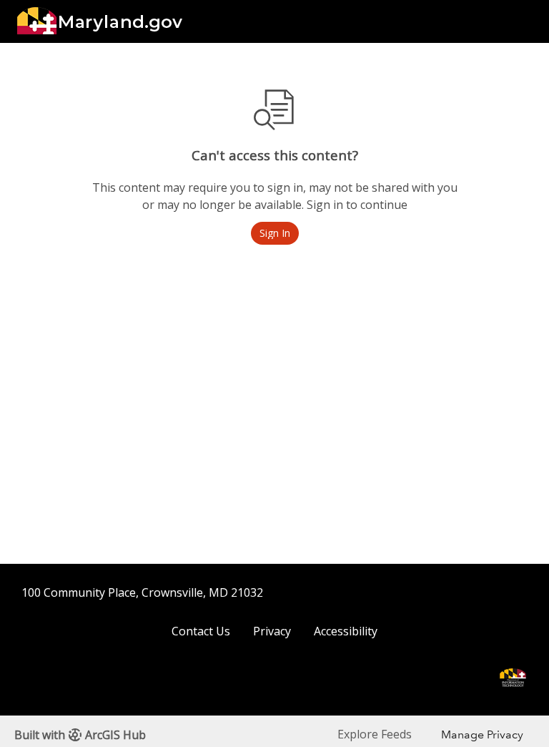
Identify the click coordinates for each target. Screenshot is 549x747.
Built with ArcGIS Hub (80, 735)
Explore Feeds (374, 734)
